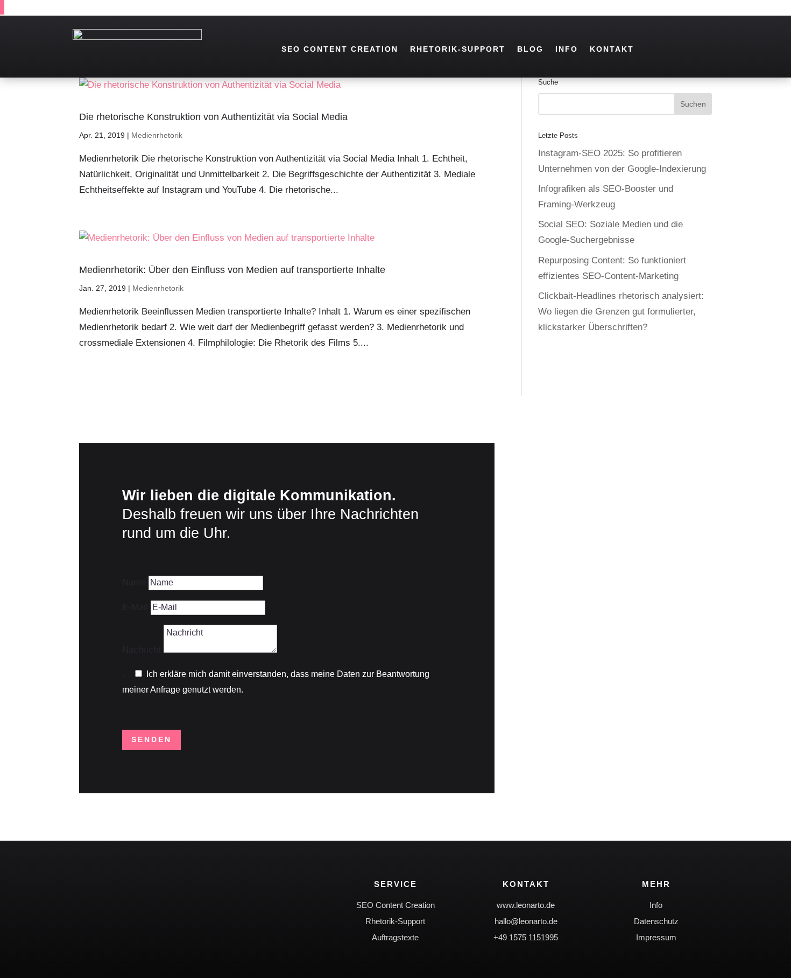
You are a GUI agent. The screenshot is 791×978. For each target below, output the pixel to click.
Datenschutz (656, 921)
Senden (151, 739)
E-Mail (135, 607)
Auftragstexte (395, 937)
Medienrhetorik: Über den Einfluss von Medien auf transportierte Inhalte (232, 269)
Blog (530, 49)
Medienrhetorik (156, 135)
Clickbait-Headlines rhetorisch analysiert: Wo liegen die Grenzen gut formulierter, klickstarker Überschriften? (621, 311)
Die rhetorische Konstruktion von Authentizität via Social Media (213, 116)
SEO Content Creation (339, 49)
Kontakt (612, 49)
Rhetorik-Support (457, 49)
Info (566, 49)
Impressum (656, 937)
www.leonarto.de (526, 905)
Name (134, 582)
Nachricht (141, 650)
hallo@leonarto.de (526, 921)
